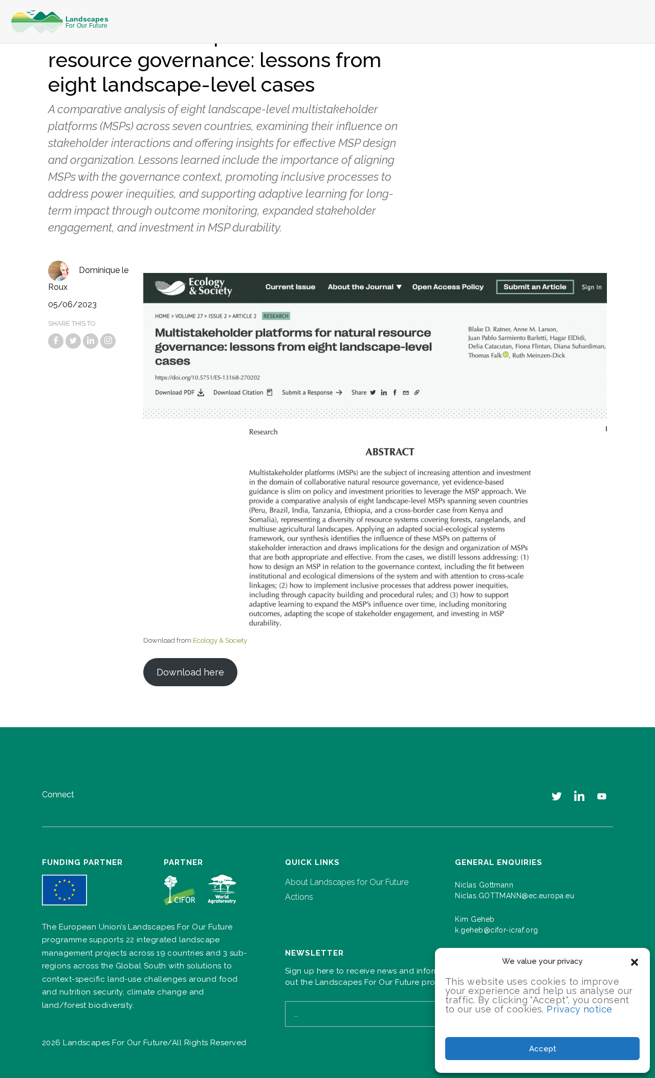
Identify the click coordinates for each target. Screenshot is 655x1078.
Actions (299, 897)
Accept (542, 1048)
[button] (634, 961)
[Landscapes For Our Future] (63, 21)
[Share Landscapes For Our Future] (55, 341)
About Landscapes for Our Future (346, 882)
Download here (190, 672)
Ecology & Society (220, 640)
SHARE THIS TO (72, 323)
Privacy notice (579, 1009)
